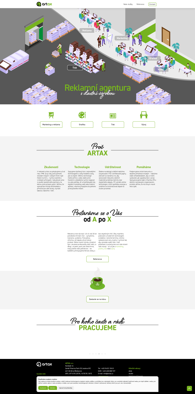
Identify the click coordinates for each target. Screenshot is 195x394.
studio (131, 374)
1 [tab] (90, 354)
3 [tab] (96, 354)
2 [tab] (93, 354)
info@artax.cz (108, 374)
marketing (119, 246)
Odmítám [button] (52, 388)
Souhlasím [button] (43, 388)
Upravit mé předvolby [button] (65, 388)
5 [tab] (102, 354)
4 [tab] (99, 354)
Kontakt (152, 4)
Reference (140, 4)
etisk (130, 371)
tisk (105, 249)
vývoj (113, 249)
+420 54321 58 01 (107, 368)
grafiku (100, 249)
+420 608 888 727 (108, 371)
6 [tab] (105, 354)
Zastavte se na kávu (97, 299)
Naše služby (128, 4)
